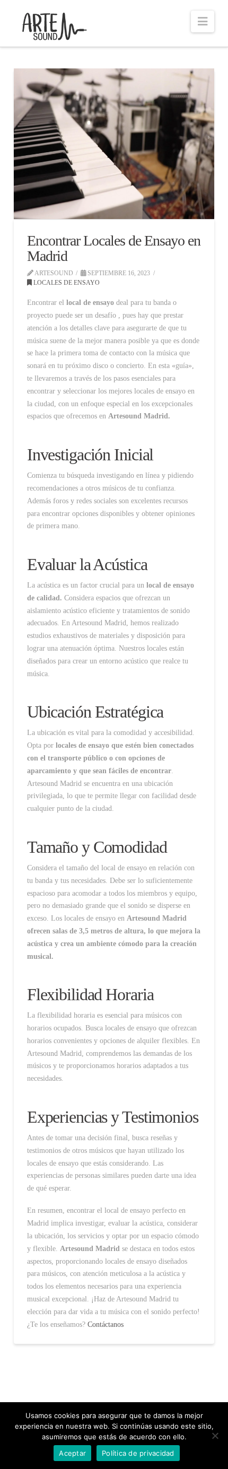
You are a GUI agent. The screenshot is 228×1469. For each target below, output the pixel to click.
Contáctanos (104, 1324)
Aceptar (72, 1453)
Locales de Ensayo (66, 282)
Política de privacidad (138, 1453)
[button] (202, 21)
